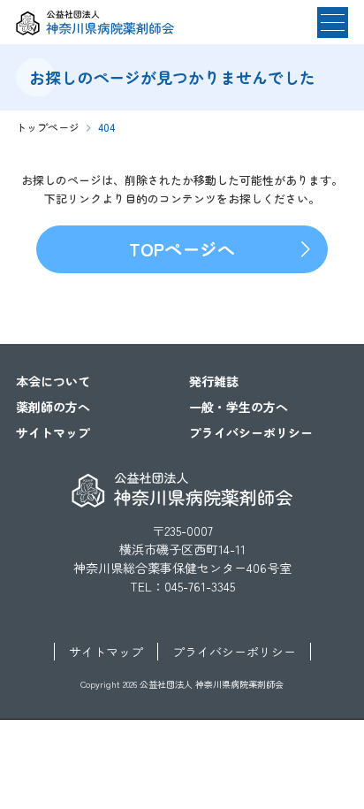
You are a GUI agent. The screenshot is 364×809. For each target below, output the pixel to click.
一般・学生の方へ (238, 407)
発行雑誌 (214, 381)
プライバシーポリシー (251, 432)
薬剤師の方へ (53, 407)
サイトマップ (53, 432)
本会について (53, 381)
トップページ (48, 126)
